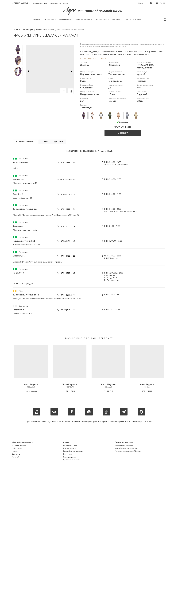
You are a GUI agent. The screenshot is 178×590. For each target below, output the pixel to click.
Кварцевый (114, 65)
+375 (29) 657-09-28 (67, 179)
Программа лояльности (71, 460)
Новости (15, 451)
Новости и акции (55, 3)
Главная (17, 30)
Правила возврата (69, 448)
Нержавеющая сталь (91, 74)
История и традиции (19, 445)
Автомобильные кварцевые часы (126, 448)
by (161, 3)
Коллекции (28, 30)
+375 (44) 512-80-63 (67, 273)
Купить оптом (68, 454)
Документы (16, 454)
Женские (84, 65)
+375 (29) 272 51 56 (67, 162)
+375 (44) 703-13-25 (67, 256)
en (164, 3)
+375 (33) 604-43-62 (67, 241)
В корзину (123, 133)
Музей (65, 3)
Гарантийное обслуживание (73, 451)
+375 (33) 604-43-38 (67, 310)
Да (109, 87)
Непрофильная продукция (124, 445)
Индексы (141, 81)
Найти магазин (17, 448)
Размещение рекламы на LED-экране (128, 451)
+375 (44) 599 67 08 (67, 295)
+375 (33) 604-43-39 (67, 194)
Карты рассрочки (69, 457)
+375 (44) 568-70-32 (67, 226)
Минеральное (115, 81)
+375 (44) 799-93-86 (67, 209)
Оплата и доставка (40, 3)
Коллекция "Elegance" (45, 30)
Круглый (141, 74)
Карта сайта (16, 457)
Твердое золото (116, 74)
